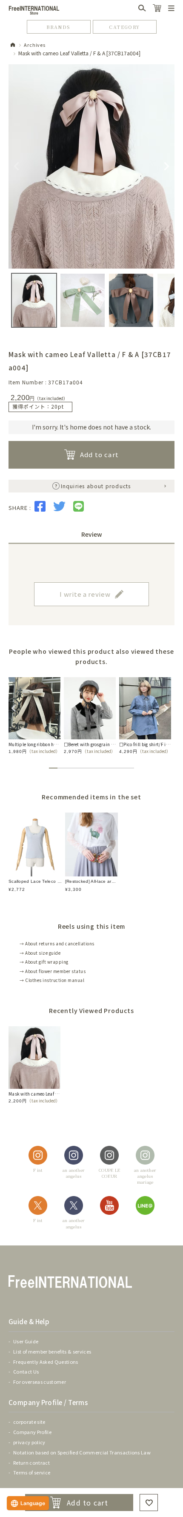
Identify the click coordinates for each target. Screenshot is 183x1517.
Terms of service (31, 1472)
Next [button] (164, 707)
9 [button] (121, 768)
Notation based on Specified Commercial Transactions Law (82, 1452)
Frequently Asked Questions (45, 1361)
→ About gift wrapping (44, 962)
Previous (16, 166)
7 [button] (104, 768)
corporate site (29, 1421)
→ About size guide (40, 953)
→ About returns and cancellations (57, 943)
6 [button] (96, 768)
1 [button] (53, 768)
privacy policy (29, 1442)
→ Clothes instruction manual (52, 980)
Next (166, 166)
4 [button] (78, 768)
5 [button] (87, 768)
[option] (34, 715)
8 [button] (113, 768)
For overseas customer (39, 1381)
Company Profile (32, 1431)
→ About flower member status (53, 971)
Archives (35, 44)
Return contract (31, 1462)
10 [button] (130, 768)
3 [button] (70, 768)
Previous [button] (12, 707)
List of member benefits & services (52, 1351)
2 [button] (61, 768)
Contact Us (26, 1371)
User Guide (25, 1341)
